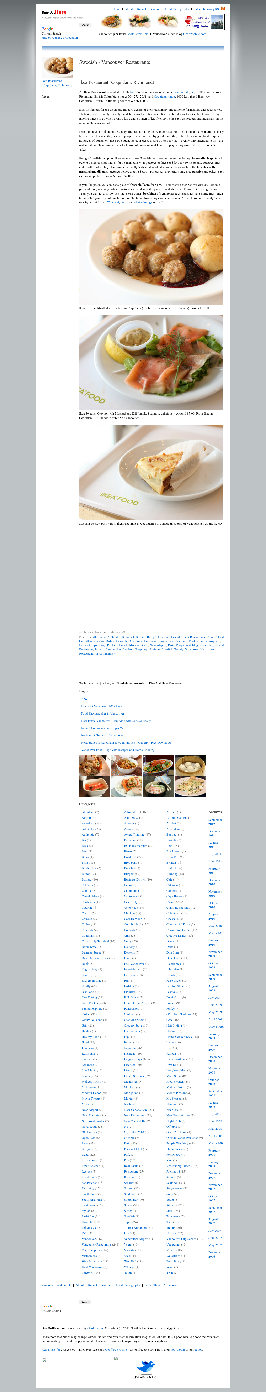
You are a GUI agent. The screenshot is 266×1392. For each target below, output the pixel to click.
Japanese (130, 1048)
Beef (169, 845)
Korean (171, 1053)
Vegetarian (173, 1244)
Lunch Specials (134, 1076)
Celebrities (131, 907)
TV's (85, 1233)
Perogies (87, 1149)
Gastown (129, 1014)
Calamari (172, 885)
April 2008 (215, 1136)
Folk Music (131, 997)
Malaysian (131, 1081)
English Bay (89, 969)
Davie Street (89, 947)
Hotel (85, 1042)
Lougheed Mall (176, 1070)
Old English (89, 1132)
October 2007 (213, 1198)
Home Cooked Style (179, 1036)
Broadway (130, 862)
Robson (129, 1177)
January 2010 (213, 942)
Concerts (87, 930)
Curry (128, 941)
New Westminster (93, 1121)
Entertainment (133, 969)
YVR (169, 1272)
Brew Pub (172, 857)
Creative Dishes (104, 641)
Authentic (113, 637)
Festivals (172, 992)
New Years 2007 (134, 1121)
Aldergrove (131, 817)
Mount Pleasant (176, 1093)
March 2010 (216, 933)
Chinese (87, 918)
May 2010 (215, 926)
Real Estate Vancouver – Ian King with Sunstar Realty (116, 720)
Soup (169, 1194)
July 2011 (214, 854)
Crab (127, 935)
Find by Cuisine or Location (60, 37)
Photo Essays (174, 1149)
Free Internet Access (137, 1003)
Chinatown (173, 913)
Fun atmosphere (210, 641)
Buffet (86, 874)
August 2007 (213, 1221)
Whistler (129, 1267)
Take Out (88, 1222)
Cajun (128, 885)
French (170, 1003)
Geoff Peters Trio (137, 34)
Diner (127, 958)
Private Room (90, 1160)
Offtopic (171, 1126)
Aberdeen (88, 812)
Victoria (129, 1250)
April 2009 (215, 1019)
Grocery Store (133, 1025)
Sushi (170, 1211)
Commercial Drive (178, 924)
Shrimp (128, 1188)
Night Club (173, 1121)
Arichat (171, 823)
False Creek (173, 980)
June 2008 (215, 1121)
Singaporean (174, 1188)
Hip (126, 1036)
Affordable (99, 637)
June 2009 (215, 1005)
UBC (127, 1233)
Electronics (173, 963)
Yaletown (88, 1272)
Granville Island (92, 1020)
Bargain (171, 840)
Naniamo (172, 1104)
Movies (129, 1098)
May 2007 (215, 1245)
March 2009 (216, 1026)
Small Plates (89, 1194)
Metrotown (89, 1087)
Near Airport (158, 645)
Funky (170, 1008)
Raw (169, 1160)
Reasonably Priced (212, 645)
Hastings (172, 1031)
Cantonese (131, 896)
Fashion (129, 986)
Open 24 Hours (176, 1132)
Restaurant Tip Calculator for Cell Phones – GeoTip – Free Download (126, 742)
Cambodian (131, 890)
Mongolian (131, 1093)
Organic (129, 1138)
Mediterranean (175, 1081)
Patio (127, 1143)
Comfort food (215, 637)
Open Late (88, 1138)
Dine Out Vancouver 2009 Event (102, 706)
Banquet (171, 834)
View (127, 1255)
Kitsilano (130, 1053)
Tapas (128, 1222)
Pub (126, 1160)
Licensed (130, 1065)
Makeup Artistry (92, 1081)
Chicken (129, 913)
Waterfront (173, 1255)
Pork (127, 1154)
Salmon (99, 649)
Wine (169, 1267)
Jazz (169, 1048)
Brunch (140, 637)
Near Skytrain (91, 1115)
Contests (129, 930)
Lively (128, 1070)
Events (170, 975)
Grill (84, 1025)
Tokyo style (89, 1227)
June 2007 (215, 1238)
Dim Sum (172, 952)
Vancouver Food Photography (169, 9)
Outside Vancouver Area (182, 1138)
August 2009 (213, 988)
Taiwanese (173, 1216)
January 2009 (213, 1047)
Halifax (86, 1031)
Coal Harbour (133, 918)
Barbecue (130, 840)
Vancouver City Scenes (181, 1239)
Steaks (128, 1205)
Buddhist (130, 868)
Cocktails (172, 918)
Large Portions (108, 645)
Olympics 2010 (134, 1132)
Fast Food (88, 992)
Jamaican (88, 1048)
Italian (170, 1042)
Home (116, 9)
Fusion (86, 1014)
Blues (85, 857)
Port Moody (174, 1154)
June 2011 (215, 861)
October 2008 (213, 1081)
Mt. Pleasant (174, 1098)
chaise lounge (143, 202)
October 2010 (213, 905)
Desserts (121, 641)
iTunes (197, 1349)
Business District (135, 879)
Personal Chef (133, 1149)
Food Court (173, 997)
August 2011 (213, 844)
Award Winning (134, 834)
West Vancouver (92, 1267)
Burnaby (172, 874)
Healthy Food (90, 1036)
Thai (169, 1222)
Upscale (171, 1233)
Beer (85, 851)
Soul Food (130, 1194)
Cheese (86, 913)
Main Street (173, 1076)
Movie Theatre (91, 1098)
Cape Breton (174, 896)
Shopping (141, 649)
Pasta (171, 645)
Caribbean (88, 902)
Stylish (86, 1211)
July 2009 (214, 997)
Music (86, 1104)
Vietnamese (89, 1255)
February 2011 (214, 870)
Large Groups (88, 645)
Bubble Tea (89, 868)
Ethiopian (172, 969)
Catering (87, 907)
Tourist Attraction (135, 1227)
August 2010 (213, 916)
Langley (87, 1059)
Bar (84, 840)
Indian (128, 1042)
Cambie (87, 890)
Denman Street (91, 952)
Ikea (132, 92)
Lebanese (88, 1065)
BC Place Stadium (135, 845)
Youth (128, 1272)
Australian (173, 829)
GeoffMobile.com (194, 34)
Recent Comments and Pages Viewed (105, 728)
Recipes (87, 1171)
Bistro (128, 851)
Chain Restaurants (193, 637)
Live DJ (171, 1065)
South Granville (92, 1199)
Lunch (123, 645)
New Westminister (178, 1115)
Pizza (85, 1154)
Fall (126, 980)
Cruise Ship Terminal (95, 941)
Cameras (172, 890)
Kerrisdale (88, 1053)
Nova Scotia (89, 1126)
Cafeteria (163, 637)
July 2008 (214, 1114)
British (86, 862)
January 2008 (213, 1164)
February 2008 (214, 1152)
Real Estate (131, 1166)
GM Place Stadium (178, 1014)
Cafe (169, 879)
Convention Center (178, 930)
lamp (124, 202)
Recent (141, 9)
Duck (85, 963)
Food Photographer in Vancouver (102, 713)
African (171, 812)
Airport (86, 817)
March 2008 (216, 1143)
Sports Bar (131, 1199)
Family (162, 641)
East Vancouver (134, 963)
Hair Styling (174, 1025)
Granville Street (134, 1020)
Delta (169, 947)
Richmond (181, 92)
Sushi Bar (88, 1216)
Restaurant (86, 649)
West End (130, 1261)
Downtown (136, 641)
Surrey (128, 1211)
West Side (172, 1261)
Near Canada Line (136, 1109)
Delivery (129, 947)
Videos (171, 1250)
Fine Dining (89, 997)
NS (126, 1126)
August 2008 (213, 1104)
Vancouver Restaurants (96, 1244)
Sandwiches (113, 649)
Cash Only (131, 902)
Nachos (129, 1104)
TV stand (113, 202)
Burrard (87, 879)
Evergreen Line (91, 980)
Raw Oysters (90, 1166)
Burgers (129, 874)
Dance (170, 941)
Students (154, 649)
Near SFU (172, 1109)
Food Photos (190, 641)
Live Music (89, 1070)
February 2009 (214, 1036)
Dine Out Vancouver (95, 958)
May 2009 (215, 1012)
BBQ (85, 845)
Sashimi (129, 1182)
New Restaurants (135, 1115)
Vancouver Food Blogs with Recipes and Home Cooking (118, 750)
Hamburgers (132, 1031)
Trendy (178, 649)
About (129, 9)
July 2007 (214, 1230)
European (150, 641)
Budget (151, 637)
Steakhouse (89, 1205)
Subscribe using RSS (207, 9)
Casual (175, 637)
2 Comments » (105, 653)
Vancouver (192, 649)
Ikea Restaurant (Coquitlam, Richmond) (57, 83)
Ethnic (86, 975)
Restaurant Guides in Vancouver (102, 735)
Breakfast (128, 637)
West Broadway (92, 1261)
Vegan (128, 1244)
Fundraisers (131, 1008)
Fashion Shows (176, 986)
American (88, 823)
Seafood (128, 649)
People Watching (187, 645)
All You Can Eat (176, 817)
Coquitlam (160, 96)
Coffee (86, 924)
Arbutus (129, 823)
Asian (128, 829)
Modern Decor (138, 645)
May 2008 (215, 1128)
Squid (170, 1199)
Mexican (129, 1087)
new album (178, 1349)
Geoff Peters (95, 1328)
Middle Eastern (176, 1087)
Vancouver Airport (136, 1239)
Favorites (174, 641)
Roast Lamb (89, 1177)
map (192, 92)
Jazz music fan (51, 1349)
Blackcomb (173, 851)
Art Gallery (89, 829)
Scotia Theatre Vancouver (161, 1285)
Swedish (167, 649)
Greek (170, 1020)
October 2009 (213, 965)
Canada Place (90, 896)
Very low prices (92, 1250)
